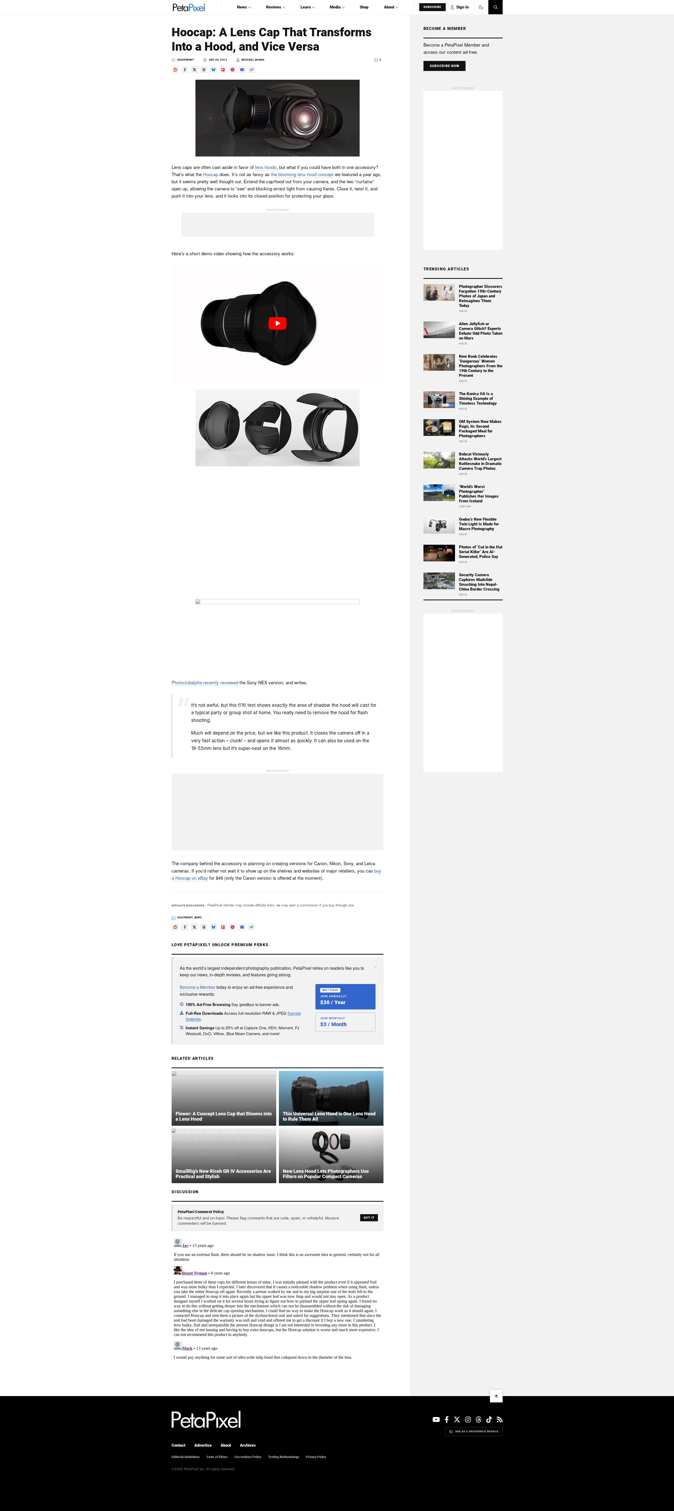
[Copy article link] (251, 69)
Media (335, 7)
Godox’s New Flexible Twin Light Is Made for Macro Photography (479, 524)
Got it (369, 1217)
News (242, 7)
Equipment (185, 59)
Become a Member (197, 987)
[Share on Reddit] (175, 69)
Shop (364, 7)
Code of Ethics (217, 1457)
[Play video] (277, 323)
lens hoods (265, 167)
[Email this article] (242, 69)
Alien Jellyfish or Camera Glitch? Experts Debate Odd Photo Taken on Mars (480, 331)
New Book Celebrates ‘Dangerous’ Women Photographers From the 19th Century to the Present (480, 366)
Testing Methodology (283, 1457)
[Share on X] (194, 69)
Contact (178, 1445)
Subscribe (432, 7)
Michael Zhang (253, 59)
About (389, 7)
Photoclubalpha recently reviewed (205, 682)
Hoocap (210, 174)
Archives (248, 1445)
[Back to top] (496, 1396)
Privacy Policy (316, 1457)
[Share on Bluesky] (213, 69)
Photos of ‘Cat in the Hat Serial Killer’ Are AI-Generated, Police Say (480, 552)
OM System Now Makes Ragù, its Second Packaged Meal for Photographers (480, 428)
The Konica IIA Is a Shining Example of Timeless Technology (478, 398)
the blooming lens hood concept (302, 174)
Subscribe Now (444, 66)
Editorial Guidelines (186, 1457)
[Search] (495, 7)
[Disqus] (277, 1302)
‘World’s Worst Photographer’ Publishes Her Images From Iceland (479, 493)
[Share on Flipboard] (223, 69)
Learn (306, 7)
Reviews (273, 7)
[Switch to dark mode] (481, 7)
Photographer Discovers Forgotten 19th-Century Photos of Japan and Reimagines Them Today (480, 296)
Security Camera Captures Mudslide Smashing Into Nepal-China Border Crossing (479, 582)
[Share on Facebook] (185, 69)
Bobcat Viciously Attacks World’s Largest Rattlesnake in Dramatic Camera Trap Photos (480, 461)
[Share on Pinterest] (232, 69)
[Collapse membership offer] (375, 967)
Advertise (203, 1445)
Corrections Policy (247, 1457)
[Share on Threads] (204, 69)
